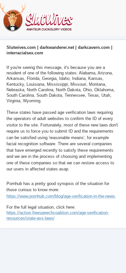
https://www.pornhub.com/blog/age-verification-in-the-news (60, 196)
